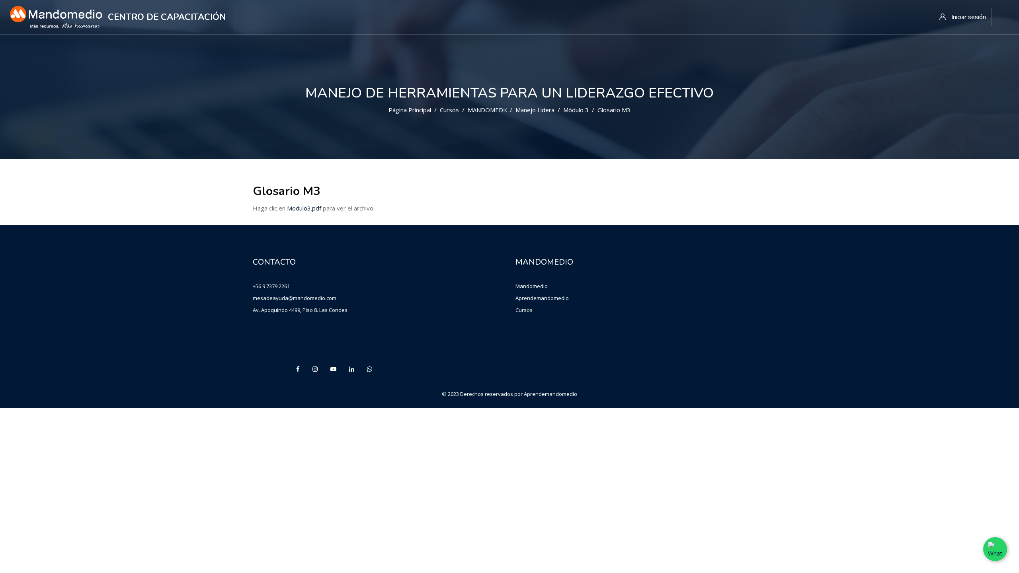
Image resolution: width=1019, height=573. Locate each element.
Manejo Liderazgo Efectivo (552, 110)
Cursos (449, 110)
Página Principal (409, 110)
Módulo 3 (576, 110)
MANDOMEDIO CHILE (498, 110)
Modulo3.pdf (304, 208)
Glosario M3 (614, 110)
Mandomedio (531, 286)
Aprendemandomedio (542, 298)
